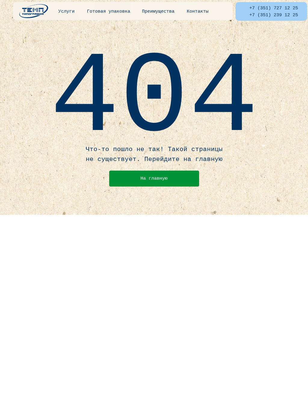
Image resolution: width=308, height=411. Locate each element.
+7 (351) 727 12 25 (273, 8)
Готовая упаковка (108, 11)
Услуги (66, 11)
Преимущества (158, 11)
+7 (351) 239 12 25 (273, 15)
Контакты (197, 11)
